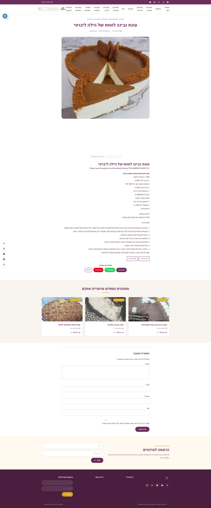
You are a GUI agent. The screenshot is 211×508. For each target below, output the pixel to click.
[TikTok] (4, 264)
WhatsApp (109, 270)
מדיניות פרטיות (53, 504)
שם (147, 384)
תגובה (147, 364)
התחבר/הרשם (46, 2)
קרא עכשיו (163, 332)
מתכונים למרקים (69, 9)
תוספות (158, 9)
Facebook (121, 270)
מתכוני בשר (166, 9)
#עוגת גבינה (144, 259)
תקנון (61, 504)
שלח (98, 460)
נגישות (46, 504)
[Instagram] (4, 249)
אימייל (146, 396)
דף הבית (121, 19)
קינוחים (130, 9)
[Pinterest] (4, 259)
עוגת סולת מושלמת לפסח (69, 324)
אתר (148, 408)
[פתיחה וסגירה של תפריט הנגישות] (5, 16)
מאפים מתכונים (87, 9)
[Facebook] (4, 243)
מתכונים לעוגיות (115, 9)
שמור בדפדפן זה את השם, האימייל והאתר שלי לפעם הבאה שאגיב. (125, 423)
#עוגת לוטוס (132, 259)
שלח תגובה (142, 429)
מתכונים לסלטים (78, 9)
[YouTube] (4, 254)
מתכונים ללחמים (97, 9)
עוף (123, 9)
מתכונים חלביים (140, 9)
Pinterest (98, 270)
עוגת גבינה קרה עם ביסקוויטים (154, 324)
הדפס (88, 270)
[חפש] (40, 9)
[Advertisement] (105, 138)
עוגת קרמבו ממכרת (115, 324)
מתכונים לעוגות (149, 9)
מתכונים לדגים (106, 9)
